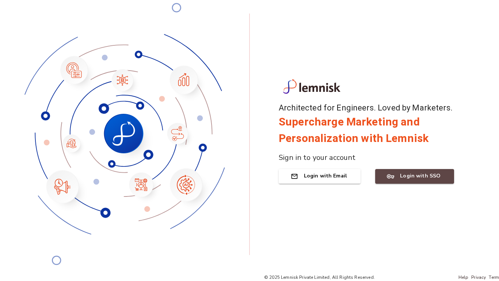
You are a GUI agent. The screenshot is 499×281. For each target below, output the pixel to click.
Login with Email (325, 175)
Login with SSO (420, 175)
